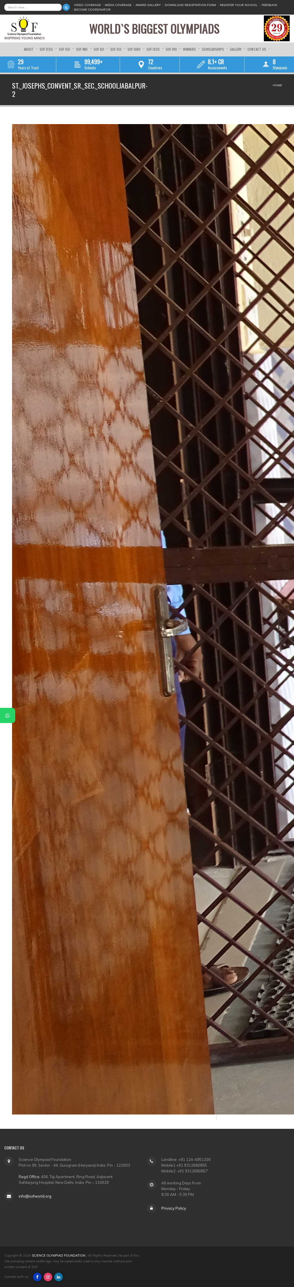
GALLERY (236, 49)
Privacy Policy (173, 1208)
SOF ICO (116, 49)
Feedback (269, 5)
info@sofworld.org (35, 1196)
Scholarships (213, 49)
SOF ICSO (47, 49)
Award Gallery (148, 5)
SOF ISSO (153, 49)
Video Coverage (87, 5)
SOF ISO (65, 49)
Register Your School (239, 5)
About (29, 49)
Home (277, 85)
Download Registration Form (190, 5)
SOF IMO (82, 49)
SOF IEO (99, 49)
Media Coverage (118, 5)
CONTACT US (257, 49)
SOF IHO (172, 49)
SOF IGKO (134, 49)
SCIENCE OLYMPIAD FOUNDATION (58, 1255)
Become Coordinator (92, 9)
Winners (190, 49)
